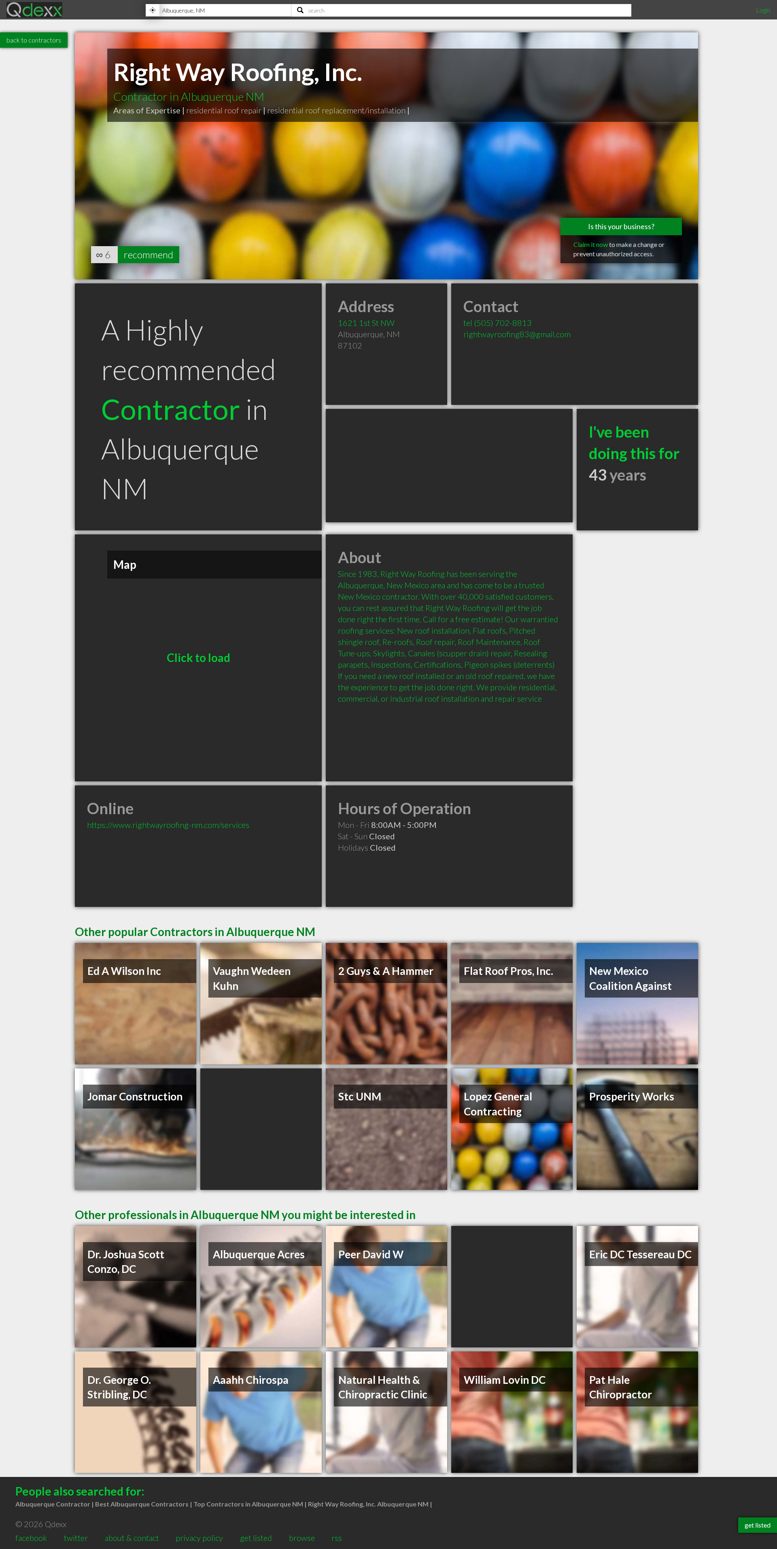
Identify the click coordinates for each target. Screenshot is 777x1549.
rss (336, 1538)
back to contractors (33, 40)
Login (763, 10)
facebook (31, 1538)
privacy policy (199, 1538)
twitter (76, 1538)
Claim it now (590, 244)
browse (302, 1538)
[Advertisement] (449, 465)
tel (497, 323)
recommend (148, 254)
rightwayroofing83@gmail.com (517, 334)
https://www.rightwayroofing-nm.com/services (168, 825)
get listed (256, 1538)
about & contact (132, 1538)
